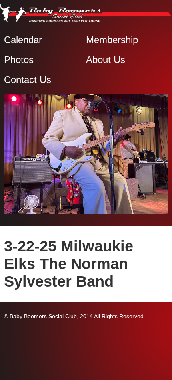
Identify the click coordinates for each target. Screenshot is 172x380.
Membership (112, 39)
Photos (19, 59)
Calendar (23, 39)
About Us (105, 59)
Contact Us (27, 79)
